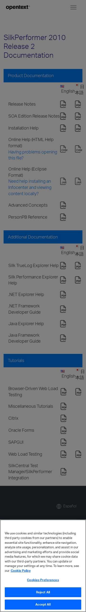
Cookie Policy (21, 570)
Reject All (43, 592)
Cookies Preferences (43, 580)
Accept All (42, 604)
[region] (43, 566)
